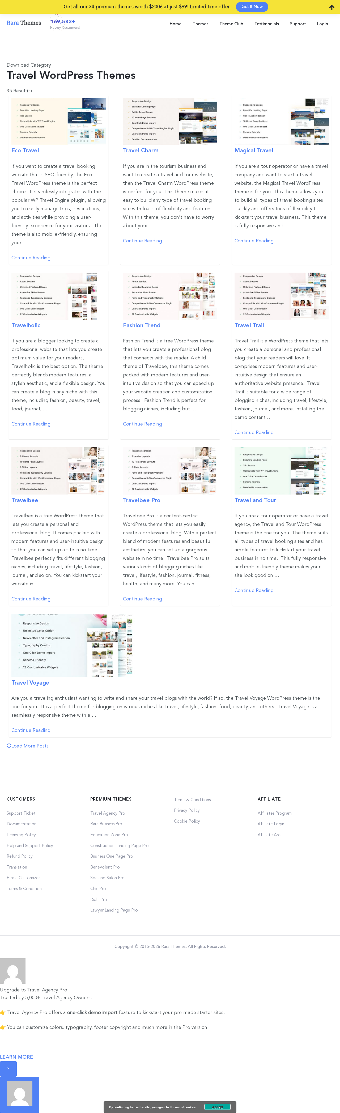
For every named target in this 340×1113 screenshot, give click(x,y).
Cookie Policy (187, 821)
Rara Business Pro (106, 824)
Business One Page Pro (111, 856)
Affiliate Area (270, 835)
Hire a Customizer (23, 878)
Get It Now (252, 7)
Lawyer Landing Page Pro (114, 910)
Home (175, 24)
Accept (217, 1107)
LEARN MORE (16, 1057)
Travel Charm (141, 151)
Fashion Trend (141, 326)
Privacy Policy (187, 811)
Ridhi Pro (98, 900)
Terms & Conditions (25, 889)
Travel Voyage (30, 683)
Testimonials (266, 24)
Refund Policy (20, 856)
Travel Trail (249, 326)
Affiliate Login (271, 824)
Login (322, 24)
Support (298, 24)
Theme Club (231, 24)
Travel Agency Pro (107, 813)
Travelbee (24, 501)
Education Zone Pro (109, 835)
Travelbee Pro (141, 501)
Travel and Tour (255, 501)
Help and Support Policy (30, 846)
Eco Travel (25, 151)
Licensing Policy (21, 835)
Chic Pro (98, 889)
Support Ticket (21, 813)
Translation (17, 867)
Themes (200, 24)
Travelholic (25, 326)
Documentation (21, 824)
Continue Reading (30, 258)
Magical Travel (254, 151)
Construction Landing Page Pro (119, 846)
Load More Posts (30, 746)
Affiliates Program (275, 813)
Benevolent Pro (105, 867)
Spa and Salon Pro (107, 878)
